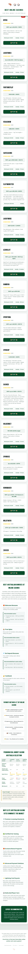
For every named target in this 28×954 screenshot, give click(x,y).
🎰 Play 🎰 (14, 42)
